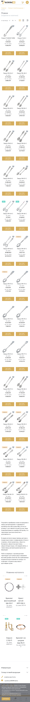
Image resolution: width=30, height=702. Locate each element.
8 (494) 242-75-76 (10, 677)
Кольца (3, 675)
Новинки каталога (15, 572)
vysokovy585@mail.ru (11, 680)
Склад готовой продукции (5, 668)
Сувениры (18, 675)
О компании (4, 674)
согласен (6, 698)
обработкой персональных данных (11, 695)
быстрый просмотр (8, 53)
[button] (4, 575)
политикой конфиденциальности (11, 693)
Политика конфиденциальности (21, 673)
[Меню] (27, 2)
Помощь (18, 670)
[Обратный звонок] (22, 2)
